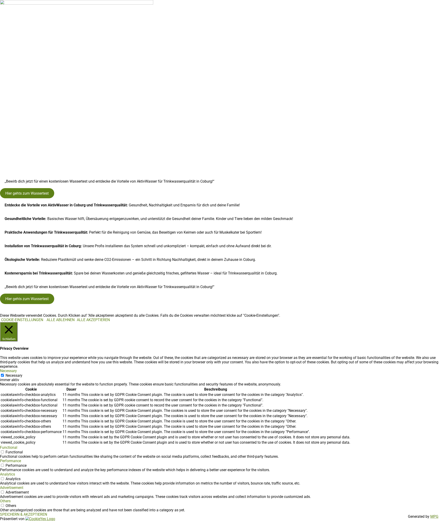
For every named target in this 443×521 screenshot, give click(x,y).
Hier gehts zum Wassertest (27, 193)
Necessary (14, 375)
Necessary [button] (8, 371)
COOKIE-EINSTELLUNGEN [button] (22, 320)
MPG (434, 516)
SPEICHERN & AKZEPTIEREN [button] (23, 514)
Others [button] (5, 501)
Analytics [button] (7, 474)
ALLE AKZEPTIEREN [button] (93, 320)
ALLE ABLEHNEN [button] (61, 320)
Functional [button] (8, 447)
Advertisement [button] (11, 487)
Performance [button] (10, 461)
